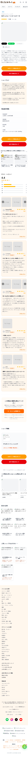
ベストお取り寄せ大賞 (7, 667)
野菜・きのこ (5, 615)
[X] (16, 719)
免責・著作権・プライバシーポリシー (14, 712)
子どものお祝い (5, 645)
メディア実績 (18, 714)
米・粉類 (4, 609)
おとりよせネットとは (8, 706)
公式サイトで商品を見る (13, 68)
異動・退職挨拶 (5, 659)
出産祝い (4, 637)
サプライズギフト (6, 649)
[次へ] (25, 202)
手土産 (3, 631)
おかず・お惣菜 (5, 599)
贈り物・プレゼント (6, 629)
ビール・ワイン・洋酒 (7, 623)
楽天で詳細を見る (13, 73)
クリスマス (4, 693)
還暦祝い (4, 641)
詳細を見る (22, 236)
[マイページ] (23, 2)
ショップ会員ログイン (14, 709)
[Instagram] (11, 719)
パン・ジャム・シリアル (7, 605)
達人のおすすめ (5, 665)
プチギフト (4, 633)
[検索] (20, 2)
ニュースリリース (12, 741)
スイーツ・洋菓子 (6, 591)
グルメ (3, 6)
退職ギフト (4, 657)
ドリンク (4, 619)
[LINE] (7, 719)
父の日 (3, 689)
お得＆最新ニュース (6, 669)
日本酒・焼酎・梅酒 (6, 621)
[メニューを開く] (26, 2)
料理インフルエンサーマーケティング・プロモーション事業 (14, 747)
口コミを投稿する (15, 411)
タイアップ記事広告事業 (14, 749)
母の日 (3, 687)
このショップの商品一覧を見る (11, 447)
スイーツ (10, 6)
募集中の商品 (5, 675)
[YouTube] (20, 719)
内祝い (3, 653)
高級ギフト (4, 647)
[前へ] (3, 202)
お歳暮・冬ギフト (6, 695)
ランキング (17, 6)
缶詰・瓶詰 (4, 617)
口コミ (14, 19)
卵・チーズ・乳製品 (6, 611)
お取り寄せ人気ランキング (8, 663)
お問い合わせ (10, 714)
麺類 (3, 607)
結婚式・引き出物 (6, 655)
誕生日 (3, 643)
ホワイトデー (5, 685)
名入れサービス (5, 651)
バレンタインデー (6, 683)
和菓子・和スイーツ (6, 593)
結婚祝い (4, 635)
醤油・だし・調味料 (6, 603)
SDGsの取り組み (20, 741)
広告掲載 (6, 741)
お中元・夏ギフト (6, 691)
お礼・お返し (5, 639)
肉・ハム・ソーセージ (7, 595)
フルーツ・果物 (5, 613)
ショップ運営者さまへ (20, 706)
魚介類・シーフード (6, 597)
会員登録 (4, 677)
